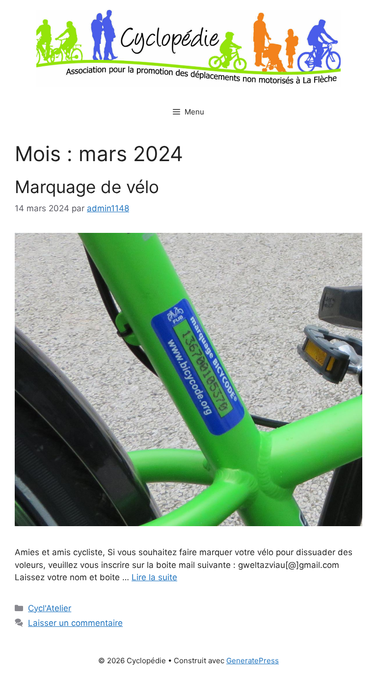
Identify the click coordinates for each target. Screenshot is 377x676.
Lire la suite (154, 577)
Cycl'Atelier (49, 608)
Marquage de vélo (87, 186)
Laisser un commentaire (75, 623)
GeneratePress (252, 660)
